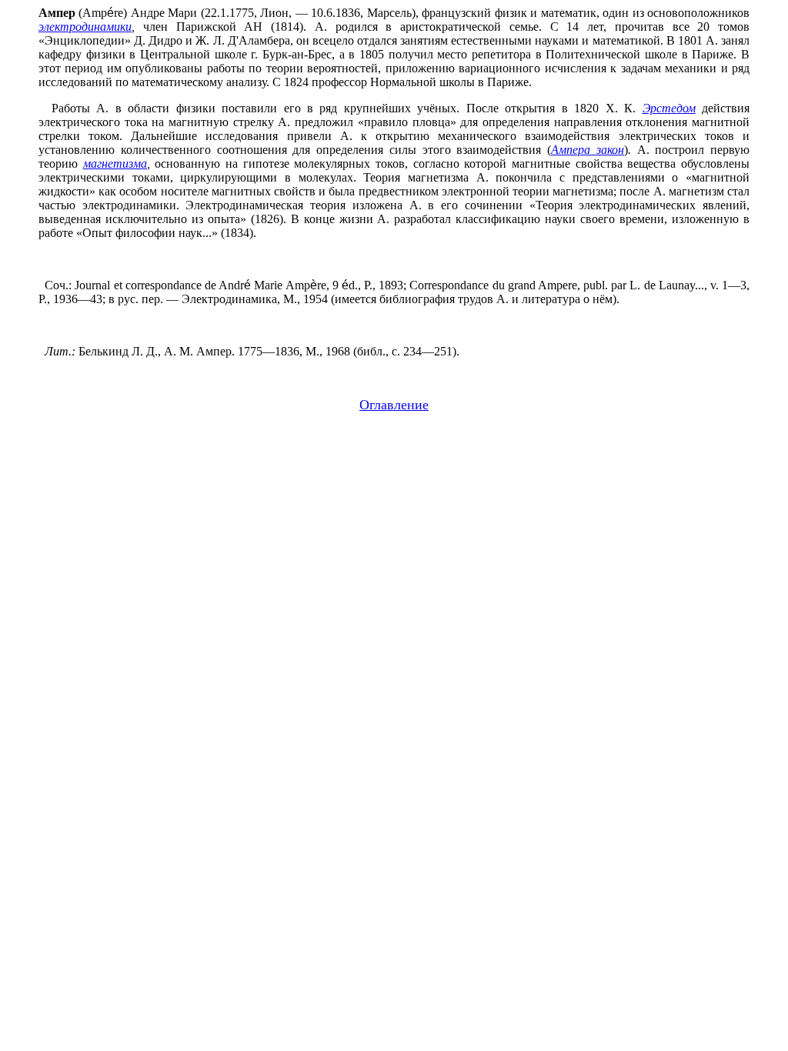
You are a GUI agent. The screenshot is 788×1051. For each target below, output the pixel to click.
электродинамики (85, 26)
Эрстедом (669, 108)
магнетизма (115, 163)
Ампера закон (587, 149)
